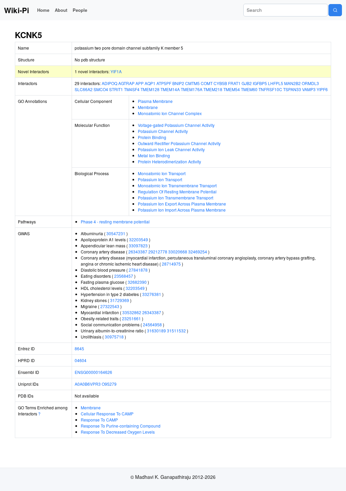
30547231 (115, 233)
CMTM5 (192, 83)
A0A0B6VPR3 (88, 384)
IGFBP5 (260, 83)
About (61, 10)
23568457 (123, 276)
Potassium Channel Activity (163, 131)
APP (139, 83)
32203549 (138, 239)
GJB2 (247, 83)
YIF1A (116, 71)
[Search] (335, 10)
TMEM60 (249, 89)
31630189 (156, 330)
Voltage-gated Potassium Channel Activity (176, 125)
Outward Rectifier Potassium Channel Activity (179, 143)
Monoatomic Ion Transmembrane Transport (177, 185)
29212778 (157, 251)
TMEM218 (212, 89)
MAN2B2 (292, 83)
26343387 (137, 251)
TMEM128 (150, 89)
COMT (207, 83)
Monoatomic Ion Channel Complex (170, 113)
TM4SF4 (132, 89)
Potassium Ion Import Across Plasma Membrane (182, 210)
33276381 (151, 294)
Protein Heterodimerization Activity (169, 161)
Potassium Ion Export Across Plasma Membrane (182, 204)
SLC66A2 (84, 89)
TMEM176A (191, 89)
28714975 (171, 264)
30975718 (114, 336)
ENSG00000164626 (93, 372)
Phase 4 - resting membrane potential (115, 221)
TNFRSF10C (270, 89)
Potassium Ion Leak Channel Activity (171, 149)
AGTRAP (126, 83)
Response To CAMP (99, 419)
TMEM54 (231, 89)
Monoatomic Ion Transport (162, 173)
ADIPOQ (109, 83)
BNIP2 (178, 83)
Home (43, 10)
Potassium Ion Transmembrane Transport (175, 197)
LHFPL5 (275, 83)
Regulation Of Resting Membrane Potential (177, 191)
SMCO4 (101, 89)
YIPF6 (322, 89)
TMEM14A (170, 89)
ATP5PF (163, 83)
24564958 (152, 324)
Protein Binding (152, 137)
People (80, 10)
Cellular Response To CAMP (107, 413)
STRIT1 (116, 89)
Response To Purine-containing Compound (120, 426)
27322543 (109, 306)
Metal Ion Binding (154, 155)
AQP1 (150, 83)
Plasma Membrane (155, 101)
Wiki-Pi (16, 10)
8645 (79, 348)
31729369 (119, 300)
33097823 (138, 245)
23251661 (131, 318)
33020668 (177, 251)
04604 (80, 360)
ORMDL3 (310, 83)
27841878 (138, 270)
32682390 (137, 282)
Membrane (148, 107)
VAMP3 (309, 89)
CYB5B (220, 83)
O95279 (109, 384)
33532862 (131, 312)
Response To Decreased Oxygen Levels (118, 432)
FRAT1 (234, 83)
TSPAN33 (292, 89)
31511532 (176, 330)
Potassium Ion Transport (160, 179)
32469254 (197, 251)
